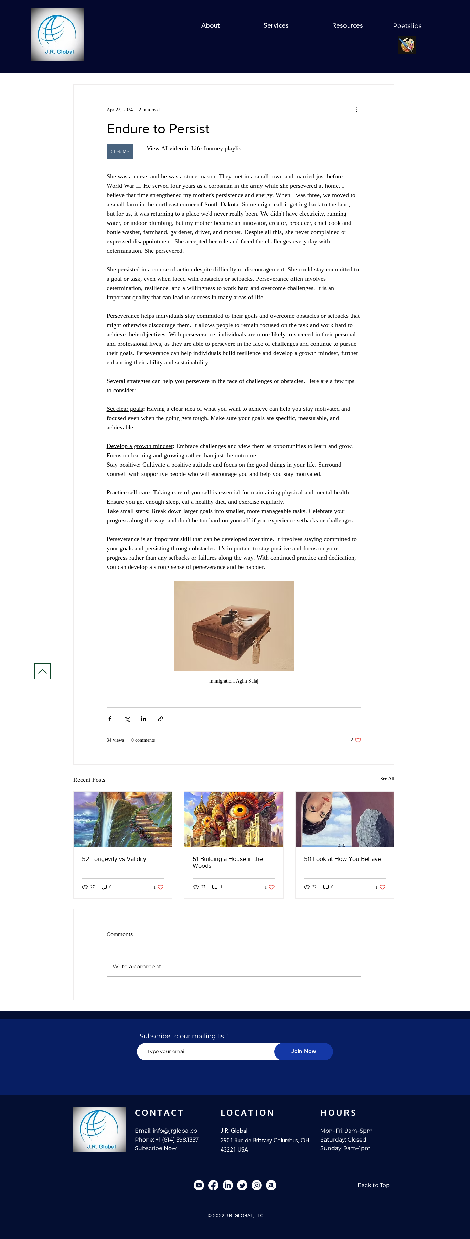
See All (387, 778)
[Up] (42, 671)
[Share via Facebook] (110, 719)
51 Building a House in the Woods (228, 862)
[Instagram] (257, 1185)
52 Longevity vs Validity (114, 858)
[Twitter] (242, 1185)
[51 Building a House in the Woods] (233, 819)
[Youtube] (199, 1185)
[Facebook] (213, 1185)
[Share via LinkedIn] (143, 719)
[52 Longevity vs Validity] (123, 819)
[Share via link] (160, 719)
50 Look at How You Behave (342, 858)
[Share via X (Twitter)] (127, 719)
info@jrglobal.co (175, 1130)
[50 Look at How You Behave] (345, 819)
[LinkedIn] (228, 1185)
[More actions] (357, 109)
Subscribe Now (156, 1148)
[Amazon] (271, 1185)
